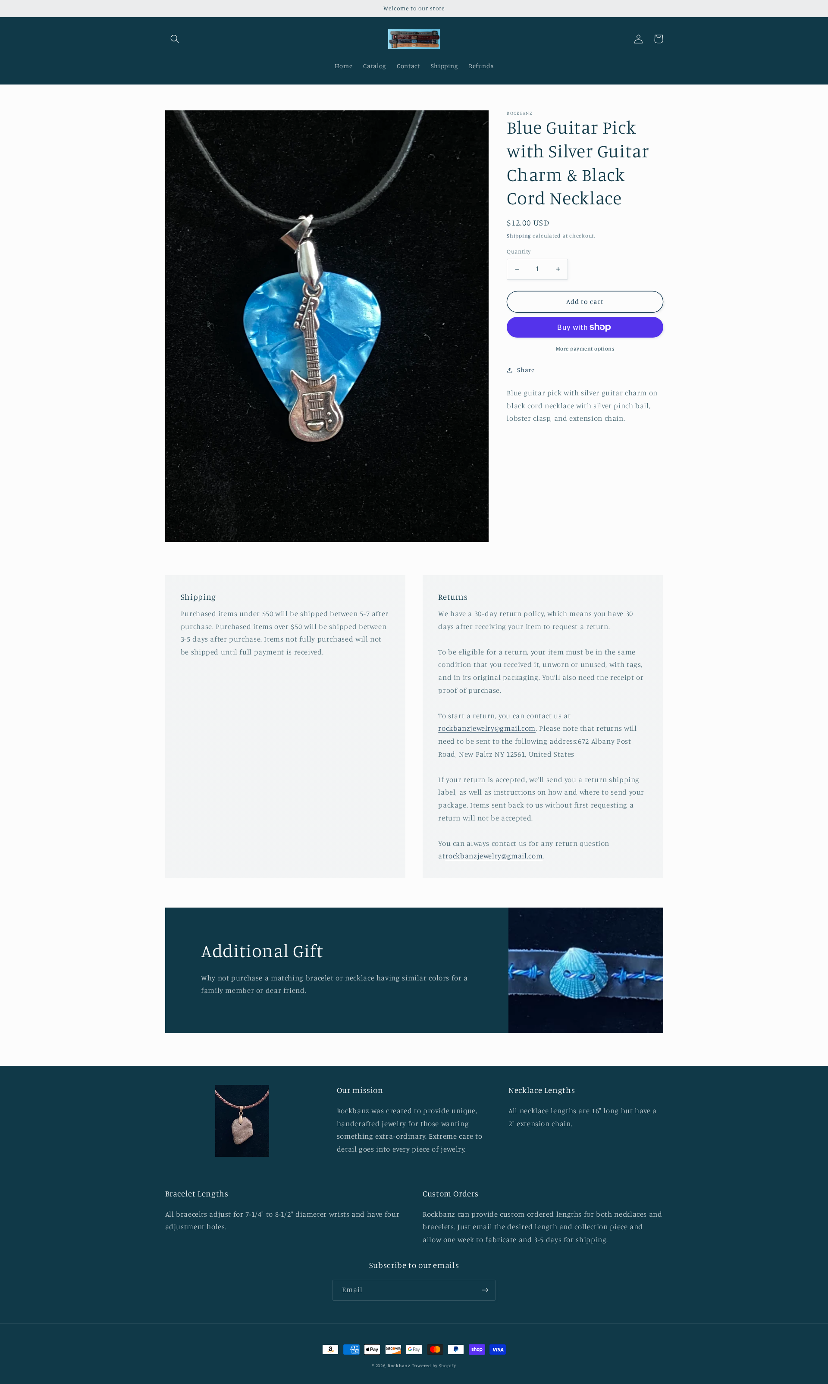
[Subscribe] (485, 1290)
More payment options (585, 348)
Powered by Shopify (434, 1365)
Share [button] (525, 369)
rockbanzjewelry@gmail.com (487, 728)
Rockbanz (399, 1365)
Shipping (519, 235)
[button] (175, 39)
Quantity (518, 251)
